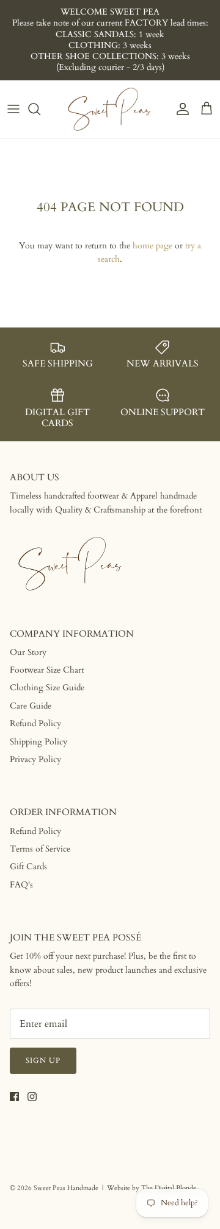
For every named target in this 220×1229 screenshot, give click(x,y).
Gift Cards (28, 866)
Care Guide (30, 706)
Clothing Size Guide (47, 687)
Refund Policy (35, 723)
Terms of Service (40, 849)
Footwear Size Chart (47, 670)
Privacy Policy (35, 759)
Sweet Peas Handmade (66, 1187)
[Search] (40, 109)
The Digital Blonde (168, 1187)
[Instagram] (32, 1096)
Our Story (28, 652)
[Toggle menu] (13, 109)
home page (152, 245)
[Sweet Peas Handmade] (110, 109)
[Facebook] (14, 1096)
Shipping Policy (38, 742)
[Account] (179, 109)
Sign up (43, 1060)
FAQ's (21, 885)
